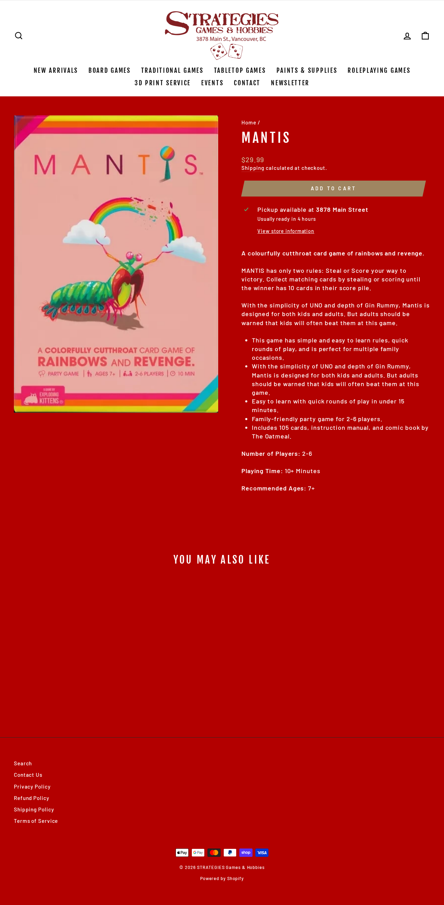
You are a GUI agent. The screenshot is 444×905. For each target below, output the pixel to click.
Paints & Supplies (307, 70)
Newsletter (290, 83)
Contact (247, 83)
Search (23, 763)
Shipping (252, 168)
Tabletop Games (240, 70)
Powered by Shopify (222, 878)
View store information (285, 231)
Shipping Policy (34, 809)
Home (248, 122)
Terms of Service (36, 821)
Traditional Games (172, 70)
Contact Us (28, 775)
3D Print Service (163, 83)
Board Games (109, 70)
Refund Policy (31, 798)
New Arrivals (56, 70)
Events (212, 83)
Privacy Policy (32, 786)
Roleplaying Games (379, 70)
